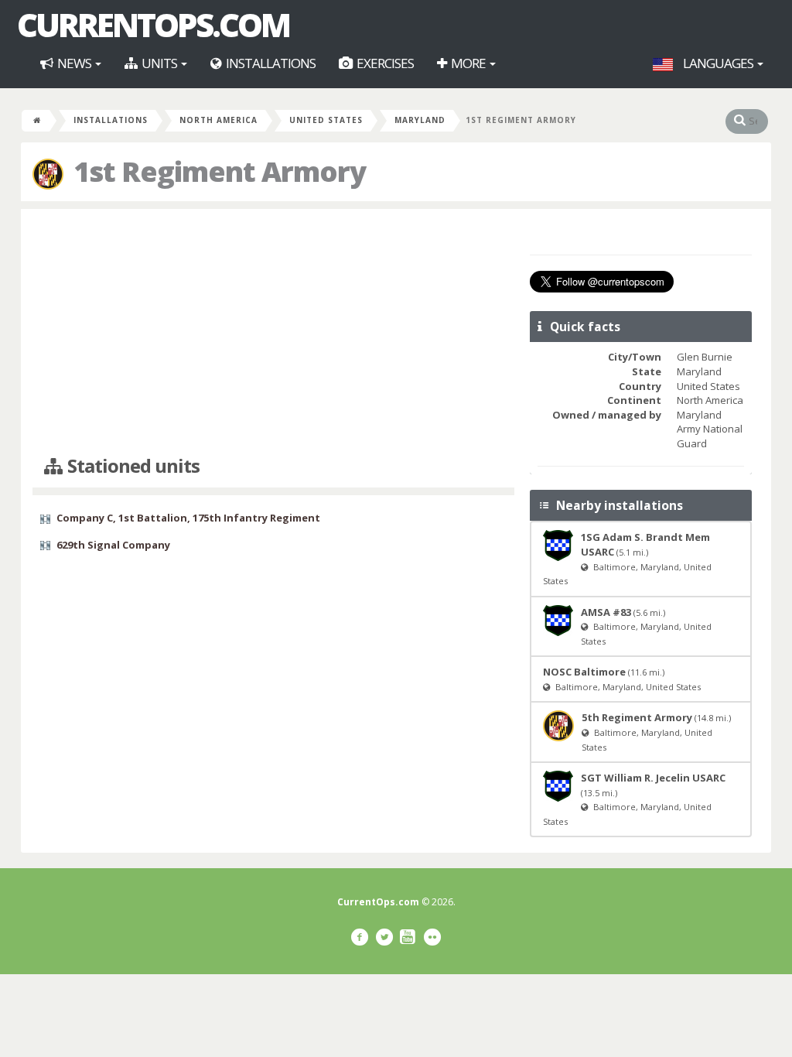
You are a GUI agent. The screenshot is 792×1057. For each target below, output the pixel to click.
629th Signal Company (113, 545)
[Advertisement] (273, 332)
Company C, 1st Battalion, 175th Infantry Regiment (188, 518)
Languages (718, 63)
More (468, 63)
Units (159, 63)
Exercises (384, 63)
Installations (270, 63)
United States (326, 120)
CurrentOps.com (153, 24)
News (74, 63)
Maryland (420, 120)
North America (218, 120)
